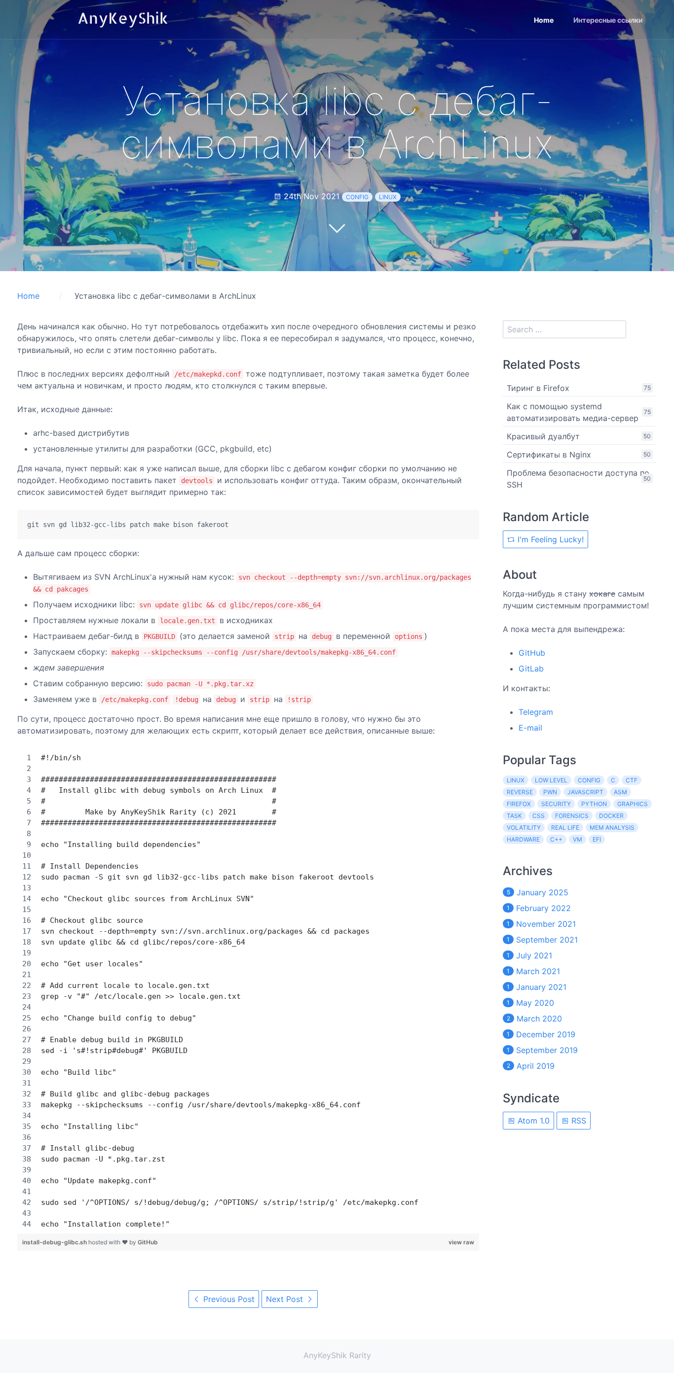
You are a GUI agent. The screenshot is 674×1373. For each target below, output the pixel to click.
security (556, 804)
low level (551, 780)
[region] (248, 991)
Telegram (536, 712)
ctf (631, 780)
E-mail (530, 728)
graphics (632, 804)
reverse (520, 792)
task (514, 815)
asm (620, 792)
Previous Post (228, 1299)
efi (597, 839)
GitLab (531, 668)
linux (388, 197)
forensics (572, 815)
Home (544, 20)
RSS (577, 1121)
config (357, 197)
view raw (461, 1242)
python (594, 804)
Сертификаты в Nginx (549, 454)
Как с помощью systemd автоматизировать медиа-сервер (572, 412)
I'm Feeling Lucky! (549, 539)
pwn (550, 792)
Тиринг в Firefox (538, 388)
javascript (585, 792)
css (538, 815)
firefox (519, 804)
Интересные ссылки (608, 20)
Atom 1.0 (532, 1121)
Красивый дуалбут (543, 436)
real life (565, 827)
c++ (556, 839)
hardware (523, 839)
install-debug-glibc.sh (55, 1242)
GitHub (148, 1242)
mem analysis (612, 827)
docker (611, 815)
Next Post (285, 1299)
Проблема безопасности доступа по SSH (578, 479)
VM (577, 839)
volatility (524, 827)
